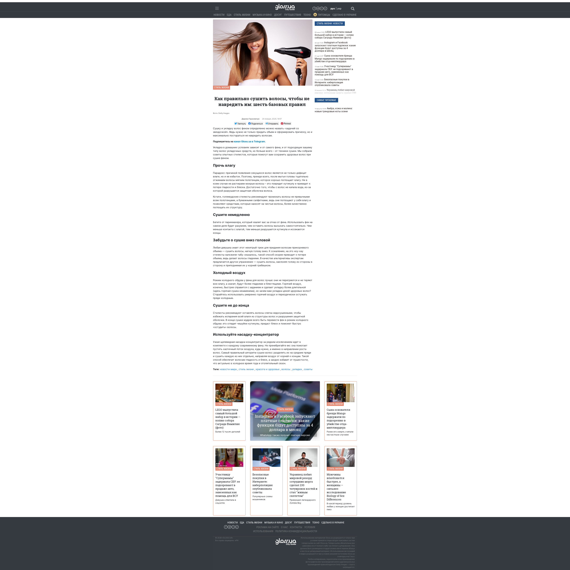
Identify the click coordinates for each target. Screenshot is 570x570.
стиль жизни (246, 369)
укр (339, 8)
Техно (307, 14)
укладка (297, 369)
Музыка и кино (262, 14)
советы (308, 369)
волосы (285, 369)
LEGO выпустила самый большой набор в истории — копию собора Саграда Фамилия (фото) (334, 35)
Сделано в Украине (344, 14)
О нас (284, 527)
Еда (229, 14)
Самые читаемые (326, 100)
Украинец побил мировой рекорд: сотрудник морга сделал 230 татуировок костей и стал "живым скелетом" (335, 94)
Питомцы (324, 14)
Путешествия (292, 14)
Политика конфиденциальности (296, 531)
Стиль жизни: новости (330, 23)
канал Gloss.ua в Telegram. (250, 141)
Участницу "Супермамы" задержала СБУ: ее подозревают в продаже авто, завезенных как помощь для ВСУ (334, 70)
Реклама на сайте (267, 527)
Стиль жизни (242, 14)
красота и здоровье (267, 369)
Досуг (278, 14)
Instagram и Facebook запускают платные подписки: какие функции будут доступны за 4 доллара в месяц (335, 46)
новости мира (228, 369)
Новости (219, 14)
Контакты (296, 527)
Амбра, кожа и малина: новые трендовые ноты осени (334, 110)
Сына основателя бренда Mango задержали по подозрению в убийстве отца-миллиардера (334, 58)
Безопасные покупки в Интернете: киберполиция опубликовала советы (332, 82)
